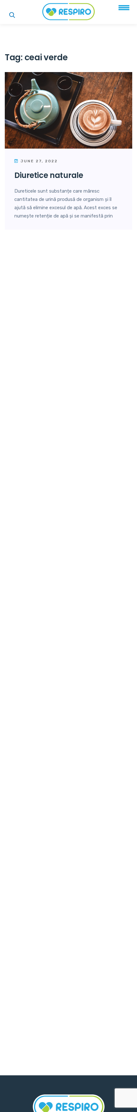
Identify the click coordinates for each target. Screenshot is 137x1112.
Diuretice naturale (48, 175)
